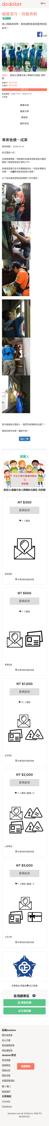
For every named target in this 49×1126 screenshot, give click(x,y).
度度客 (16, 4)
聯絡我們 (6, 1091)
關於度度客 (7, 1035)
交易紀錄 (26, 1011)
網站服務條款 (8, 1045)
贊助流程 (6, 1075)
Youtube (6, 1101)
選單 (42, 4)
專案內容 (24, 105)
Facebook (7, 1106)
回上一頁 (24, 439)
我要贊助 (25, 1066)
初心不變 (6, 1040)
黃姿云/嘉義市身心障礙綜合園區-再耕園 (24, 490)
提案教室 (6, 1065)
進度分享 (24, 111)
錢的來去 (24, 123)
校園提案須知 (8, 1080)
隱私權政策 (7, 1050)
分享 (44, 35)
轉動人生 (7, 18)
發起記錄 (25, 1002)
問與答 (24, 117)
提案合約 (6, 1070)
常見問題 (6, 1060)
